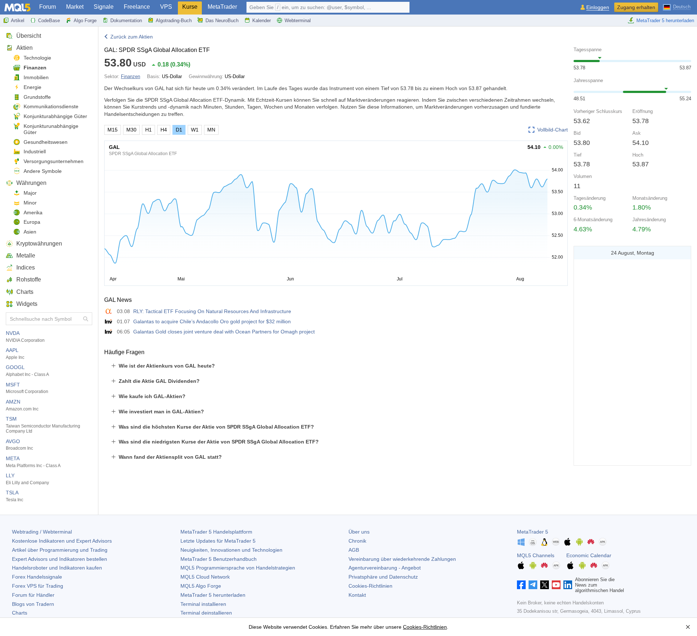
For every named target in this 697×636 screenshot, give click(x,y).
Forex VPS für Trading (37, 586)
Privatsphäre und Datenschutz (383, 577)
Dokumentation (126, 20)
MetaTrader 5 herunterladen (665, 20)
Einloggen (597, 7)
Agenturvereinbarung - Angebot (384, 568)
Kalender (261, 20)
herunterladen (212, 595)
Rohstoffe (28, 279)
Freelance (137, 7)
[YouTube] (556, 584)
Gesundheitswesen (46, 142)
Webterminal (298, 20)
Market (74, 7)
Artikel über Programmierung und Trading (59, 550)
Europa (32, 222)
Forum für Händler (33, 595)
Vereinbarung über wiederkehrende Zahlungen (402, 559)
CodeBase (49, 20)
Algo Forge (85, 20)
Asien (30, 232)
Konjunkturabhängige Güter (55, 116)
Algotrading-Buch (174, 20)
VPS (166, 7)
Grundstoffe (37, 97)
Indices (25, 267)
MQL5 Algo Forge (200, 586)
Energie (32, 87)
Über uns (359, 532)
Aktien (24, 48)
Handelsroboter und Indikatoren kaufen (57, 568)
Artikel (17, 20)
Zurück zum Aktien (131, 37)
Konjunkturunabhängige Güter (51, 129)
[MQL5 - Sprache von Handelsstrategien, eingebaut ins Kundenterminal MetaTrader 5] (17, 7)
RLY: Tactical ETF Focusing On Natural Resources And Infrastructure (212, 311)
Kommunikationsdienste (51, 106)
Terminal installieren (203, 604)
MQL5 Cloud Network (205, 577)
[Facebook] (521, 584)
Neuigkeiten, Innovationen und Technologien (231, 550)
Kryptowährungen (39, 243)
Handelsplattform (216, 532)
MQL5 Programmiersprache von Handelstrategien (237, 568)
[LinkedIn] (567, 584)
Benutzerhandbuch (218, 559)
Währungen (31, 183)
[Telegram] (533, 584)
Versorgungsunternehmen (53, 161)
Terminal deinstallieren (206, 613)
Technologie (37, 58)
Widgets (26, 304)
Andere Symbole (43, 171)
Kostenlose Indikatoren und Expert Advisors (62, 541)
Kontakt (357, 595)
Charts (24, 292)
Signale (104, 7)
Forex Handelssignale (37, 577)
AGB (353, 550)
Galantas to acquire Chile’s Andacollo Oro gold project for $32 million (212, 321)
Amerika (33, 212)
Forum (47, 7)
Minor (30, 203)
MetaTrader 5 (532, 532)
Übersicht (28, 36)
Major (30, 193)
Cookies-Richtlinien (370, 586)
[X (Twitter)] (544, 584)
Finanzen (35, 67)
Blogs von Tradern (33, 604)
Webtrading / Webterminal (42, 532)
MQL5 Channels (535, 555)
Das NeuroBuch (222, 20)
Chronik (357, 541)
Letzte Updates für (218, 541)
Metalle (25, 255)
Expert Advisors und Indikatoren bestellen (59, 559)
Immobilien (36, 77)
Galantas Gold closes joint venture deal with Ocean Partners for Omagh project (224, 332)
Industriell (35, 151)
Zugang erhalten (636, 7)
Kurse (189, 7)
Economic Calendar (588, 555)
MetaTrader (222, 7)
